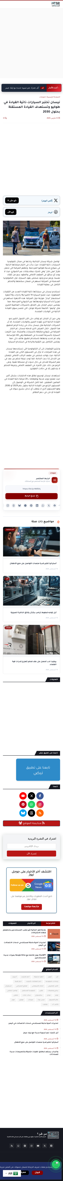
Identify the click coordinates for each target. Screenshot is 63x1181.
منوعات (42, 97)
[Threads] (13, 505)
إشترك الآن (31, 853)
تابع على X (11, 200)
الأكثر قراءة (50, 924)
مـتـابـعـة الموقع (32, 823)
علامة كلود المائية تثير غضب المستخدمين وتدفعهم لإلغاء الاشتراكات (24, 931)
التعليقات (12, 924)
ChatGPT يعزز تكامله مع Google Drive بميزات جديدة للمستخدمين (25, 956)
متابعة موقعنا (31, 907)
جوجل (49, 995)
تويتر (56, 995)
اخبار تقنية (18, 981)
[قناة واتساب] (56, 1164)
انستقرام (9, 986)
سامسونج (38, 995)
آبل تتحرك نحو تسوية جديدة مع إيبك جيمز (40, 1033)
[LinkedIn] (37, 505)
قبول (37, 1173)
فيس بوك (41, 1000)
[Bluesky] (19, 505)
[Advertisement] (31, 43)
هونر (13, 1000)
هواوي (21, 1000)
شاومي (15, 995)
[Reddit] (25, 505)
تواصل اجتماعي (12, 991)
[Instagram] (7, 505)
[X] (48, 505)
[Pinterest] (31, 505)
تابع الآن (10, 211)
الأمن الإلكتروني (53, 986)
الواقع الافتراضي (21, 986)
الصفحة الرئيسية (53, 97)
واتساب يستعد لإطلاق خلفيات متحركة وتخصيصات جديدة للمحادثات (34, 1053)
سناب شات (27, 995)
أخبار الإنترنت (25, 977)
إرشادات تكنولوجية (52, 981)
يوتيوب (45, 1004)
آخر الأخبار (31, 924)
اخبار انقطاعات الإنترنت (33, 981)
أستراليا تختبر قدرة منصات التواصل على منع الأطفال (36, 1042)
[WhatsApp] (43, 505)
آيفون (50, 977)
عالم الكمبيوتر (53, 1000)
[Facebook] (54, 505)
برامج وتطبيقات (52, 991)
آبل (57, 977)
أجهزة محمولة (38, 977)
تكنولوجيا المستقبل (28, 991)
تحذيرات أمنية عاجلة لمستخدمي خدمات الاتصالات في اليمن (25, 944)
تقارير (41, 991)
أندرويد (14, 977)
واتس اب (55, 1004)
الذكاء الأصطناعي (37, 986)
